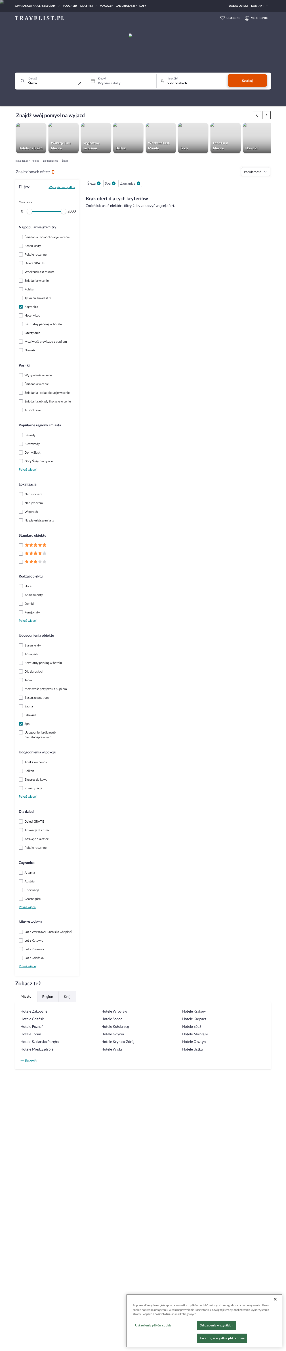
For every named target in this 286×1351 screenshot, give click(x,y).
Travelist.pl (21, 160)
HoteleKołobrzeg (115, 1026)
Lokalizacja (27, 484)
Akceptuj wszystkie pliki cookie (222, 1338)
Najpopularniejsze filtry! (38, 227)
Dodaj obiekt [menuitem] (238, 5)
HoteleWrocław (114, 1011)
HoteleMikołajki (195, 1034)
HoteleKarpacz (194, 1019)
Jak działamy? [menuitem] (126, 5)
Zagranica (27, 863)
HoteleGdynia (112, 1034)
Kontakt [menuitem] (257, 5)
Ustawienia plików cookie (153, 1325)
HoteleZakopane (34, 1011)
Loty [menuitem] (142, 5)
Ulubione (233, 18)
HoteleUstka (192, 1049)
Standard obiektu (32, 535)
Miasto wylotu (30, 922)
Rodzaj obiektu (31, 576)
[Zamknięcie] (275, 1299)
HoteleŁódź (191, 1026)
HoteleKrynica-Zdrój (118, 1042)
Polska (35, 160)
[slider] (29, 211)
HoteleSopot (111, 1019)
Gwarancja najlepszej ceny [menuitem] (35, 5)
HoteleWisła (111, 1049)
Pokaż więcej (27, 469)
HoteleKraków (194, 1011)
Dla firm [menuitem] (86, 5)
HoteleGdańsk (32, 1019)
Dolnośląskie (50, 160)
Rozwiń (31, 1060)
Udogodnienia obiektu (36, 635)
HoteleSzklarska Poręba (40, 1042)
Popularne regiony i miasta (40, 425)
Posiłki (24, 365)
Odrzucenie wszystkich (216, 1325)
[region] (204, 1320)
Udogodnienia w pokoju (37, 752)
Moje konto (259, 18)
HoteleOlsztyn (194, 1042)
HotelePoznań (32, 1026)
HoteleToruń (31, 1034)
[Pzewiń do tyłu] (267, 115)
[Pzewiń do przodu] (257, 115)
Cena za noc (26, 202)
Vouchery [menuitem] (70, 5)
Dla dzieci (26, 811)
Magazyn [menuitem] (107, 5)
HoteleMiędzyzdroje (37, 1049)
